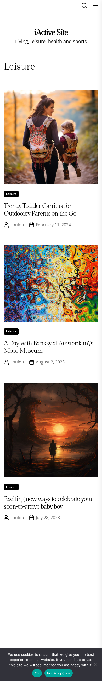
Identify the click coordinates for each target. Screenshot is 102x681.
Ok (37, 673)
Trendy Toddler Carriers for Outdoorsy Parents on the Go (40, 209)
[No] (95, 664)
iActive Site (51, 33)
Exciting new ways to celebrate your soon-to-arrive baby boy (48, 502)
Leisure (11, 194)
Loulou (17, 225)
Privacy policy (58, 673)
